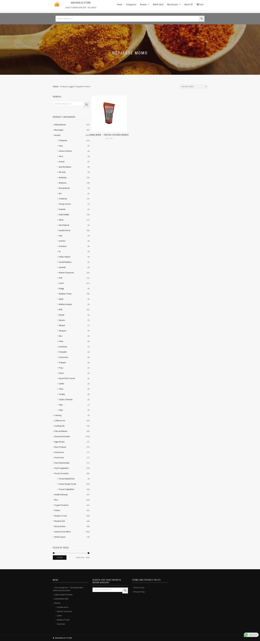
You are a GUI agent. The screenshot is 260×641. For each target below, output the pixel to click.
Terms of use (139, 587)
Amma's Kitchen (65, 151)
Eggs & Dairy (59, 441)
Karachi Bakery (65, 262)
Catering (57, 415)
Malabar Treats (65, 293)
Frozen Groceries (61, 473)
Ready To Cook (60, 516)
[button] (144, 4)
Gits (60, 235)
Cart (201, 4)
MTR (60, 309)
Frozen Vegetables (66, 489)
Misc (56, 500)
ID (60, 251)
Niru (60, 336)
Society (62, 394)
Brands (143, 4)
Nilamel (62, 325)
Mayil (61, 299)
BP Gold (62, 172)
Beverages (58, 130)
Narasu (62, 320)
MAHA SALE (158, 4)
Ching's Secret (65, 204)
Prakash (62, 362)
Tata (61, 405)
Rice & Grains (59, 526)
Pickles (57, 510)
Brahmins (63, 177)
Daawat (62, 209)
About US (188, 4)
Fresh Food (59, 452)
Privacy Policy (139, 591)
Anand (61, 161)
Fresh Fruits (59, 457)
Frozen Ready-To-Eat (67, 484)
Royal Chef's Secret (67, 378)
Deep (61, 220)
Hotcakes (63, 246)
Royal (61, 373)
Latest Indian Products (63, 594)
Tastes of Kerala (65, 399)
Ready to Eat (59, 521)
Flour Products (60, 447)
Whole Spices (60, 537)
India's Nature (64, 257)
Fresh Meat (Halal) (61, 463)
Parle (61, 341)
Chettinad (63, 198)
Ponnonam (63, 357)
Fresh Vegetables (61, 468)
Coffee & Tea (59, 420)
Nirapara (62, 330)
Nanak (61, 315)
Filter (59, 557)
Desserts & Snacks (62, 436)
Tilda (61, 410)
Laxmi (61, 283)
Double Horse (64, 230)
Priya (61, 368)
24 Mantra (63, 140)
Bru (60, 193)
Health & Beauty (61, 494)
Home (119, 4)
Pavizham (63, 346)
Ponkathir (63, 352)
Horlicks (62, 241)
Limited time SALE (61, 599)
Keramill (62, 267)
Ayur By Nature (65, 167)
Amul (61, 156)
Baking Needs (60, 124)
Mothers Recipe (65, 304)
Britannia (62, 183)
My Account (172, 4)
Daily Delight (64, 214)
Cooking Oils (59, 426)
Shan (61, 389)
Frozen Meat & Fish (66, 478)
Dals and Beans (60, 431)
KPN (60, 278)
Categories (131, 4)
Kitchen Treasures (66, 272)
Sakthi (61, 383)
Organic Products (61, 505)
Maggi (61, 288)
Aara (61, 145)
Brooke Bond (64, 188)
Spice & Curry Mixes (62, 531)
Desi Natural (64, 225)
